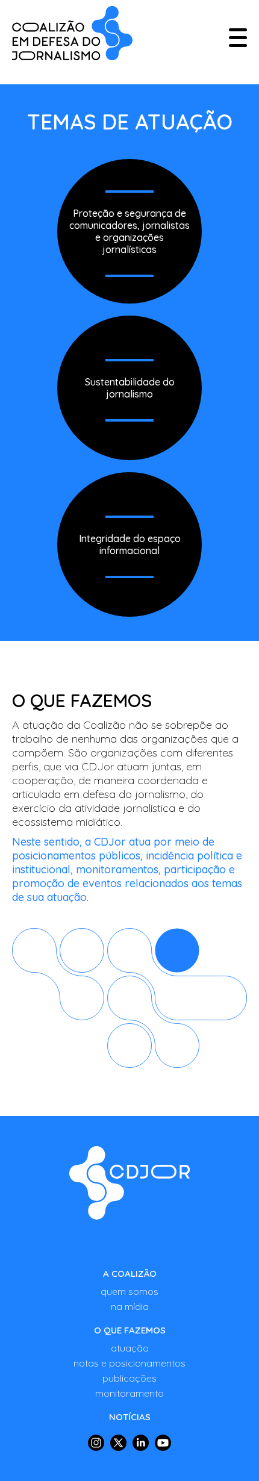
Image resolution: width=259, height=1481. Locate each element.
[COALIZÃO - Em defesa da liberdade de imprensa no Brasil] (72, 33)
